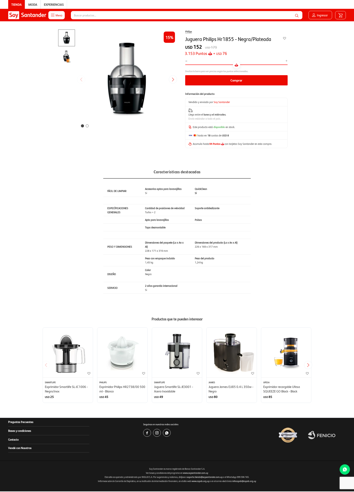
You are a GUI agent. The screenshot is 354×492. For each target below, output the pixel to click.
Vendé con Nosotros (20, 448)
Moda (32, 4)
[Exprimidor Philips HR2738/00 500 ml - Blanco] (122, 353)
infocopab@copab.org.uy (244, 481)
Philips (188, 31)
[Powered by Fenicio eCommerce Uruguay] (322, 435)
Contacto (13, 439)
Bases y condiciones (19, 431)
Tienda (16, 4)
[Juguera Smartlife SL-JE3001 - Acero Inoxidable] (177, 353)
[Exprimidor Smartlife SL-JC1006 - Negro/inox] (68, 353)
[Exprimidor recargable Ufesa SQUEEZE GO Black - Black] (286, 353)
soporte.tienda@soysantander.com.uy (204, 476)
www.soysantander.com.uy (195, 472)
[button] (297, 15)
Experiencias (54, 4)
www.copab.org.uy (200, 481)
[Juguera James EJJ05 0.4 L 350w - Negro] (231, 353)
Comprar (236, 80)
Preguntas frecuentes (20, 422)
